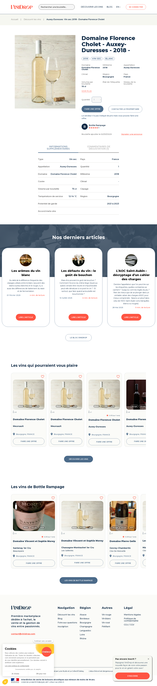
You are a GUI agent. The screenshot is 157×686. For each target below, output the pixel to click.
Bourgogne (85, 623)
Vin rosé (106, 623)
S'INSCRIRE (132, 676)
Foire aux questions (67, 623)
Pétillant (106, 627)
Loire (82, 635)
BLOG (109, 7)
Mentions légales (132, 615)
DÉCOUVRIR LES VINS (78, 459)
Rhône (83, 639)
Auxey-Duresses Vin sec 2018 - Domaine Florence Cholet (75, 19)
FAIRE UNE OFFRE (92, 109)
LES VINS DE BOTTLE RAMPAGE (79, 580)
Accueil (14, 19)
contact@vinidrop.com (23, 634)
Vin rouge (106, 615)
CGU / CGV (129, 625)
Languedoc (85, 631)
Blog (60, 619)
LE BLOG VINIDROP (78, 338)
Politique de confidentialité (131, 620)
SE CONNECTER (136, 7)
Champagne (86, 627)
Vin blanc (106, 619)
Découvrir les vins (32, 19)
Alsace (83, 615)
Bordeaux (84, 619)
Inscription (63, 627)
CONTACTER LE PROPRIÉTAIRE (125, 109)
